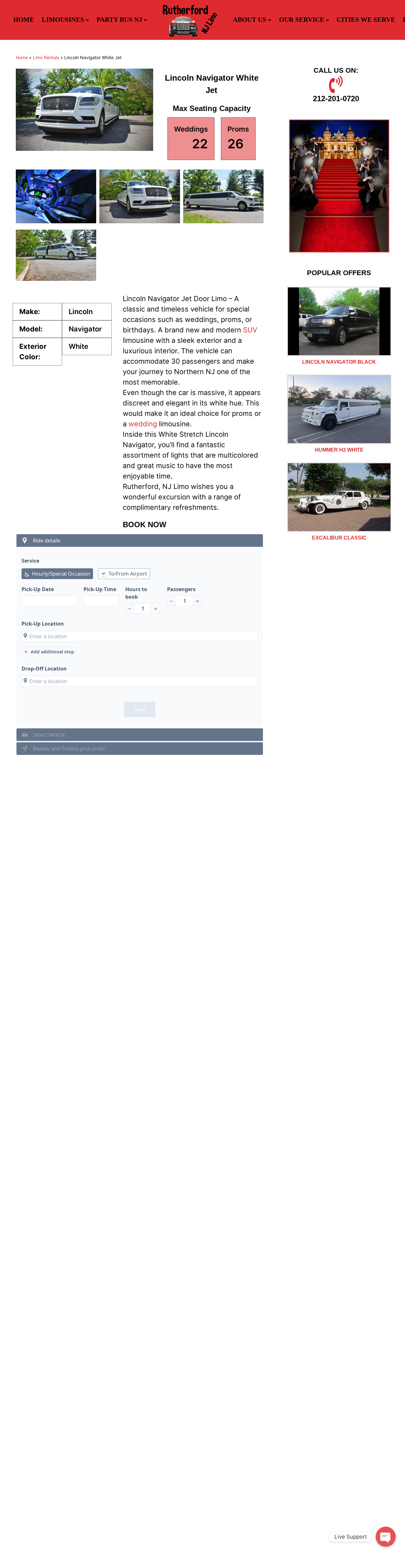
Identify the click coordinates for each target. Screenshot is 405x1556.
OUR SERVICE (301, 19)
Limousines (63, 19)
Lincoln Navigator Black (339, 362)
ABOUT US (249, 19)
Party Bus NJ (119, 19)
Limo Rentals (46, 57)
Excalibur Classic (339, 537)
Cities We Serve (366, 19)
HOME (23, 19)
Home (22, 57)
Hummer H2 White (339, 450)
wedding (142, 424)
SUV (250, 330)
